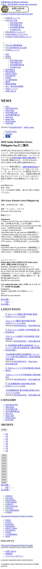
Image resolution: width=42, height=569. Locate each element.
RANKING (9, 524)
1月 (6, 451)
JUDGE (8, 78)
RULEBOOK (10, 76)
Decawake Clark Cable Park (24, 158)
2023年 (4, 461)
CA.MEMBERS (11, 80)
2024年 (4, 458)
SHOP (7, 82)
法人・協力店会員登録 (14, 86)
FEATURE (9, 123)
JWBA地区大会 (16, 25)
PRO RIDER (10, 72)
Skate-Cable (9, 119)
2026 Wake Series (16, 23)
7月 (6, 436)
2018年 (4, 474)
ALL (7, 106)
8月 (6, 434)
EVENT (8, 522)
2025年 (4, 455)
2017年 (4, 477)
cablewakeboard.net (30, 167)
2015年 (4, 482)
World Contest (10, 121)
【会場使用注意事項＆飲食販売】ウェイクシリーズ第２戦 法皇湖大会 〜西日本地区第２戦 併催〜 (22, 356)
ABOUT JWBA (11, 74)
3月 (6, 446)
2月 (6, 448)
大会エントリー (11, 89)
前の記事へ (5, 299)
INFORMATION (11, 108)
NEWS (8, 56)
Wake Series (9, 110)
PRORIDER (9, 526)
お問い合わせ (10, 91)
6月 (6, 439)
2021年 (4, 466)
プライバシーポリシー (14, 556)
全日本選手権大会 (17, 27)
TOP (7, 54)
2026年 (4, 430)
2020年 (4, 469)
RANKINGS (10, 69)
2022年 (4, 463)
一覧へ (7, 302)
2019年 (4, 471)
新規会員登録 (10, 84)
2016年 (4, 480)
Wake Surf (9, 117)
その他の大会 (15, 30)
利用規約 (9, 554)
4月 (6, 444)
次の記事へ (5, 304)
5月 (6, 441)
